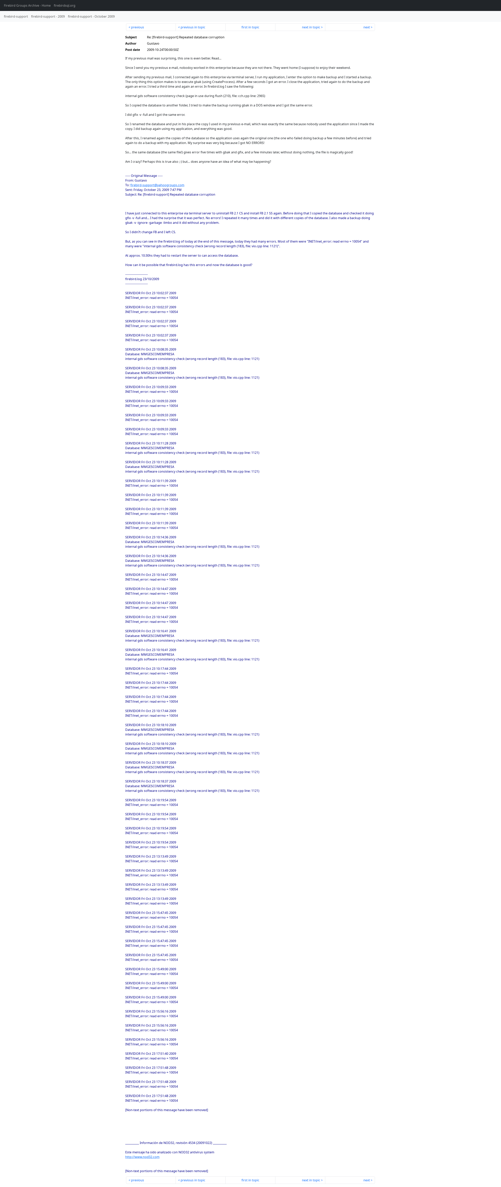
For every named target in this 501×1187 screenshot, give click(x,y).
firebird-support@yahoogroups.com (157, 185)
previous (137, 27)
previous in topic (193, 27)
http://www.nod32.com (142, 1157)
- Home (27, 5)
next (366, 27)
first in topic (250, 27)
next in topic (311, 27)
